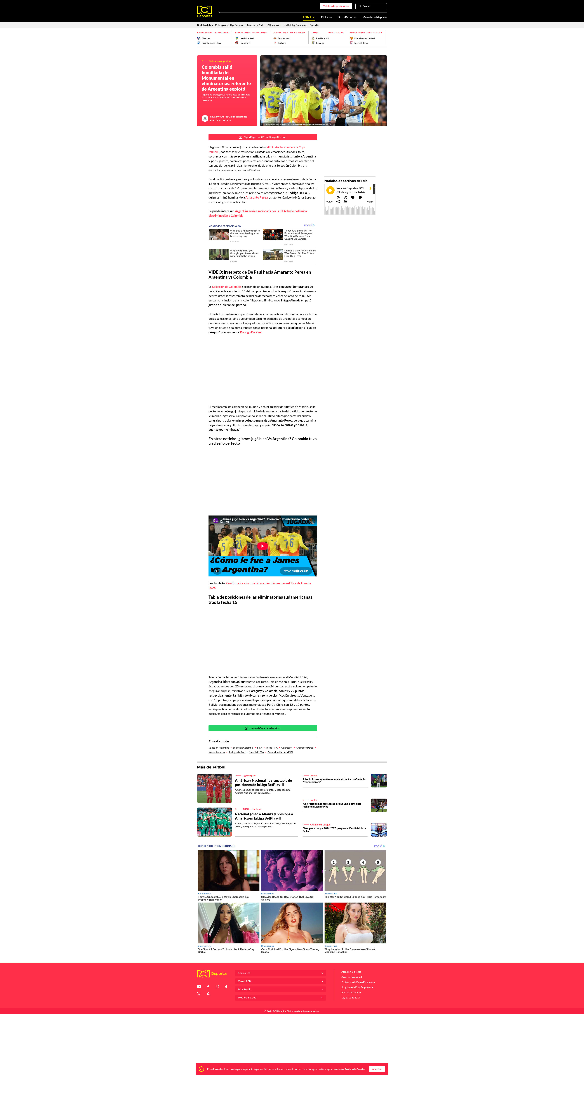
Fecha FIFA (272, 747)
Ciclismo (326, 17)
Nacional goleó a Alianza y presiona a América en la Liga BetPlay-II (264, 816)
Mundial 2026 (256, 752)
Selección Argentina (219, 747)
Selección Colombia (243, 747)
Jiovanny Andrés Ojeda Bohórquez (228, 116)
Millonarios (273, 25)
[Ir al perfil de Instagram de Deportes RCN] (217, 987)
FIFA (259, 747)
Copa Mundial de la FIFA (280, 752)
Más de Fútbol (211, 767)
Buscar (366, 6)
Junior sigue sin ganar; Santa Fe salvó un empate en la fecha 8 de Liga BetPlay (332, 805)
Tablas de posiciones (336, 6)
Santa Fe (314, 25)
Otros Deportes (347, 17)
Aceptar (377, 1069)
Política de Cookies (355, 1069)
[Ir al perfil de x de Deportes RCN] (198, 994)
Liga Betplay (236, 25)
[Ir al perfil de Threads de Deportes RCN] (208, 994)
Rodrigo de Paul (237, 752)
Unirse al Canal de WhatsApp (265, 728)
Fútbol (307, 17)
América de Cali (255, 25)
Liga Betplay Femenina (294, 25)
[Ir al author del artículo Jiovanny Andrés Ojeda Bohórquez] (205, 118)
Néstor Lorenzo (217, 752)
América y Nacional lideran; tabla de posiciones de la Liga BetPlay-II (263, 782)
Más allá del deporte (375, 17)
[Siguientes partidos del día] (384, 37)
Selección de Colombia (227, 286)
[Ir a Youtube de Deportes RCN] (199, 987)
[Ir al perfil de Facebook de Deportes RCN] (208, 987)
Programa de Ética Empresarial (357, 987)
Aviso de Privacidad (351, 976)
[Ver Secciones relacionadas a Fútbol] (314, 17)
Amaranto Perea (304, 747)
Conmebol (286, 747)
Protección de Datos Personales (358, 982)
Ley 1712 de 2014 (350, 997)
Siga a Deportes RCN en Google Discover (265, 137)
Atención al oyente (351, 971)
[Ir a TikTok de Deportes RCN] (226, 987)
